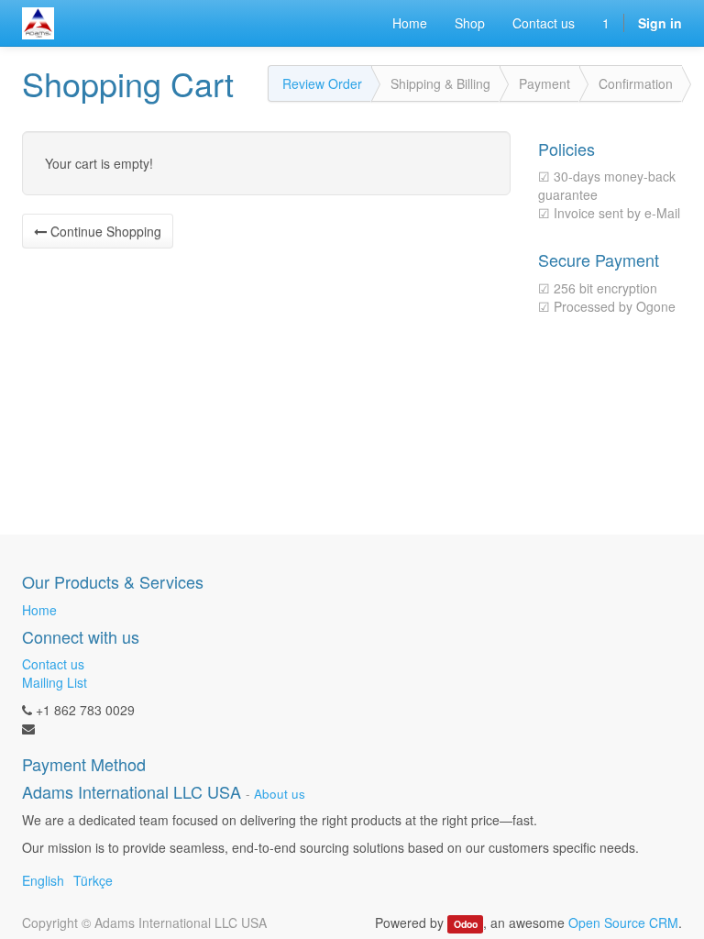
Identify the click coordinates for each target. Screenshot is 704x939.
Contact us (53, 664)
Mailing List (54, 682)
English (43, 880)
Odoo (466, 924)
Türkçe (93, 880)
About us (279, 793)
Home (39, 610)
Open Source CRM (623, 922)
